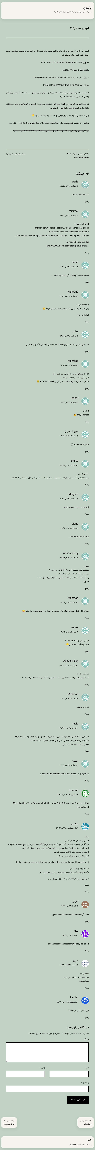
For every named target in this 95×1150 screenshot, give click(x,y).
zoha (75, 331)
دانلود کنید (84, 70)
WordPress (73, 1144)
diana (75, 524)
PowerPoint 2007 (74, 62)
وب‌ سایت (85, 1082)
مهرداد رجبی (79, 157)
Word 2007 (46, 62)
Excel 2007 (58, 62)
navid (75, 724)
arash (75, 262)
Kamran (73, 790)
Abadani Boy (70, 553)
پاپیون (87, 8)
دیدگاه (86, 1039)
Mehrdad (73, 292)
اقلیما (75, 761)
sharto (74, 461)
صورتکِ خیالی (71, 431)
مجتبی (74, 824)
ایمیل (42, 1067)
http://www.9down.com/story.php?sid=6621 (68, 246)
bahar (74, 398)
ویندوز (8, 153)
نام (87, 1067)
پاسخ (87, 201)
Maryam (73, 494)
